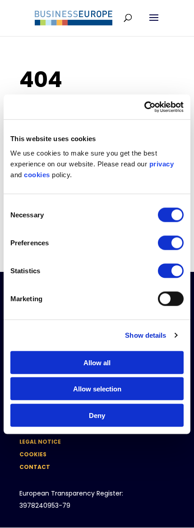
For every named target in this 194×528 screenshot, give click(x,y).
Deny (97, 415)
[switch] (171, 242)
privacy (161, 163)
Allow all (97, 362)
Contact (34, 467)
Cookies (32, 454)
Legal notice (40, 441)
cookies (37, 174)
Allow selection (97, 389)
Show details (145, 335)
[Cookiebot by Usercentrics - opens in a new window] (144, 107)
